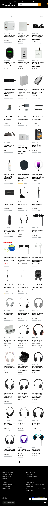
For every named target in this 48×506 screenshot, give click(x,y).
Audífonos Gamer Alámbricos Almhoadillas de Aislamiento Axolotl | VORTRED (24, 451)
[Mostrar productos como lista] (43, 16)
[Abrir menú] (3, 4)
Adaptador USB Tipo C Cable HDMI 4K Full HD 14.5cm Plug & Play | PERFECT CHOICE (37, 119)
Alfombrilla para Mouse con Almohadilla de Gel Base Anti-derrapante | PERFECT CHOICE (23, 176)
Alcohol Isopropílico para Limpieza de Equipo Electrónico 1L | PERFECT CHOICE (38, 146)
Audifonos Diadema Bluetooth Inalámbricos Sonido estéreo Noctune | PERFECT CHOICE (24, 395)
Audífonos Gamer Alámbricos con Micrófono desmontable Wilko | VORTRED (38, 451)
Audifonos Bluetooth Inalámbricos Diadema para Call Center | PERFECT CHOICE (23, 314)
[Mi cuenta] (44, 4)
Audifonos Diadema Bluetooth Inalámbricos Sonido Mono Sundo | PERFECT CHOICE (37, 395)
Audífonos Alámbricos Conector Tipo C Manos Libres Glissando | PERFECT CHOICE (37, 231)
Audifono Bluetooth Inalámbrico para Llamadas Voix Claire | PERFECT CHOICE (37, 204)
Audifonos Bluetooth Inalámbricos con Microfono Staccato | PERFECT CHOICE (9, 286)
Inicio (3, 10)
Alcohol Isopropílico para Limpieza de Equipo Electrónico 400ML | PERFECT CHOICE (10, 176)
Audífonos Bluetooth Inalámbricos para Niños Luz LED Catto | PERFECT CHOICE (9, 368)
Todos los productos (10, 10)
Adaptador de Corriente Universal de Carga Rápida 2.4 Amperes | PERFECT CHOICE (38, 64)
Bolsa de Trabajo (6, 488)
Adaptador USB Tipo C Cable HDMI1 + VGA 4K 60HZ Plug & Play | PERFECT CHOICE (9, 146)
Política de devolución (7, 472)
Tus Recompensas (6, 486)
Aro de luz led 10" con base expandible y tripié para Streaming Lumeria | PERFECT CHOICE (38, 176)
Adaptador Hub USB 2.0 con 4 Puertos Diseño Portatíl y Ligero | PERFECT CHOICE (24, 91)
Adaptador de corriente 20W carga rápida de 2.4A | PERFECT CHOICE (9, 37)
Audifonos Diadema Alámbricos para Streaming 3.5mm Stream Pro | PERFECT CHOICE (8, 396)
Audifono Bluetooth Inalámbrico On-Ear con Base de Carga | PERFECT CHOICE (23, 204)
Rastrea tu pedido (30, 472)
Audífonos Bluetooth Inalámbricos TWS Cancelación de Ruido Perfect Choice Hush (23, 368)
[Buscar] (39, 4)
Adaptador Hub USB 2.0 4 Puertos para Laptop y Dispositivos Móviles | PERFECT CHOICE (9, 91)
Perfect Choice (7, 33)
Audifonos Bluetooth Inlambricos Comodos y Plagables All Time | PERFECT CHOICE (37, 368)
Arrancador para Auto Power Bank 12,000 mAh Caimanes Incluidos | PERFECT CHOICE (9, 204)
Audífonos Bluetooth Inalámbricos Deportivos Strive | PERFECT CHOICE (38, 286)
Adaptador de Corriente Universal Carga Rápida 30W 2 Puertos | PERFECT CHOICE (23, 64)
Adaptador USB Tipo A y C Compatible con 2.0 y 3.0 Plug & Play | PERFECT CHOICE (10, 119)
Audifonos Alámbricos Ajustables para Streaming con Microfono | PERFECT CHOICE (23, 231)
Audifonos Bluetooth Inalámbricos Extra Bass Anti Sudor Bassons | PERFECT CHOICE (9, 341)
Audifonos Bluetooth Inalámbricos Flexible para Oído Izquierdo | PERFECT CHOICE (23, 341)
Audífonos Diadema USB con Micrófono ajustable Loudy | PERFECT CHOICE (9, 451)
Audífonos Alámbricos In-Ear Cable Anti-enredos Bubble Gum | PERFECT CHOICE (10, 259)
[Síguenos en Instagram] (6, 498)
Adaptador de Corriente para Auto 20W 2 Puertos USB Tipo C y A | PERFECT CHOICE (9, 64)
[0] (46, 4)
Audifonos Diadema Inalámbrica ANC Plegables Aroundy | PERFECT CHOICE (37, 424)
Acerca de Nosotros (7, 484)
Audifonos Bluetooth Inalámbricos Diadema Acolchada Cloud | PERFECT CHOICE (9, 314)
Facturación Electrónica (31, 476)
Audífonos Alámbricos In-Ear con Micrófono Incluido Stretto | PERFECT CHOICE (24, 259)
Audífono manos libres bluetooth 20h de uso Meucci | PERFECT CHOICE (9, 230)
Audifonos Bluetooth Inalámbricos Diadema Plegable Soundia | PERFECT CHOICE (37, 314)
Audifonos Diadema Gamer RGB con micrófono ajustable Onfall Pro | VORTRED (23, 424)
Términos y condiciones (7, 474)
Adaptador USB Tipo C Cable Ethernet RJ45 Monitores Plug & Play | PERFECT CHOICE (23, 119)
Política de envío (6, 478)
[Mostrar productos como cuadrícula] (41, 16)
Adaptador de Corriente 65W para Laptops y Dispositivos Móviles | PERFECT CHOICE (23, 37)
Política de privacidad (7, 476)
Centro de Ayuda (30, 474)
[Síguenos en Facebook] (3, 498)
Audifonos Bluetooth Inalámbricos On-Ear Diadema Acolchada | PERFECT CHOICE (37, 341)
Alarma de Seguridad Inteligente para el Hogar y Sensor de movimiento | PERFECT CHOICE (24, 149)
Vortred (20, 420)
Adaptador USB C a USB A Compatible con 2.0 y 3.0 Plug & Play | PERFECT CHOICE (38, 91)
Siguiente (40, 462)
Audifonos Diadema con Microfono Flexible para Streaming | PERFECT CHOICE (9, 424)
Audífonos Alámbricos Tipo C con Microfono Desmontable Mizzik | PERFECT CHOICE (37, 259)
